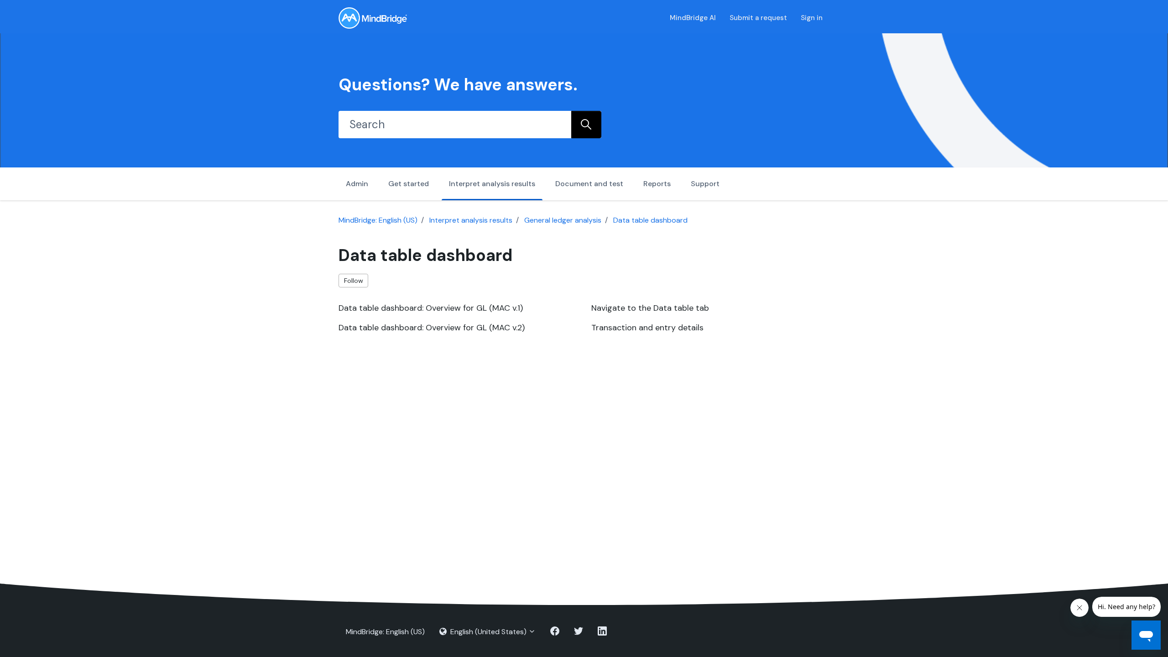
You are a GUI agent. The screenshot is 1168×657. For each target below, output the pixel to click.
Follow (353, 280)
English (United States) (488, 631)
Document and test (589, 183)
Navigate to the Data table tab (650, 307)
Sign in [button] (812, 17)
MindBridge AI (693, 17)
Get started (408, 183)
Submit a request (758, 17)
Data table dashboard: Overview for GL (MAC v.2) (432, 327)
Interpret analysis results (492, 183)
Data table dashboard (650, 220)
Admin (357, 183)
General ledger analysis (562, 220)
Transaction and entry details (647, 327)
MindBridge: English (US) (378, 220)
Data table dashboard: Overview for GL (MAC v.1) (431, 307)
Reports (657, 183)
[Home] (373, 18)
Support (705, 183)
